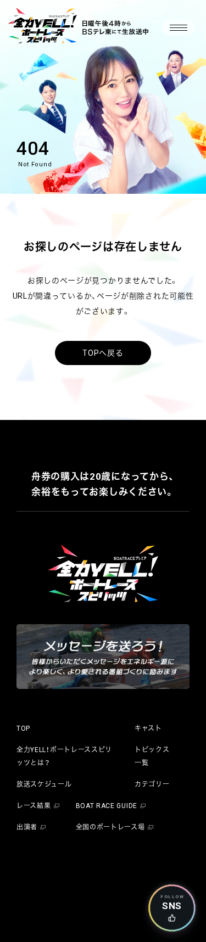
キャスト (148, 728)
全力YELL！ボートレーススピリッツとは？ (64, 756)
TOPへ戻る (102, 353)
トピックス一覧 (152, 756)
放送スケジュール (44, 784)
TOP (23, 728)
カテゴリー (152, 784)
